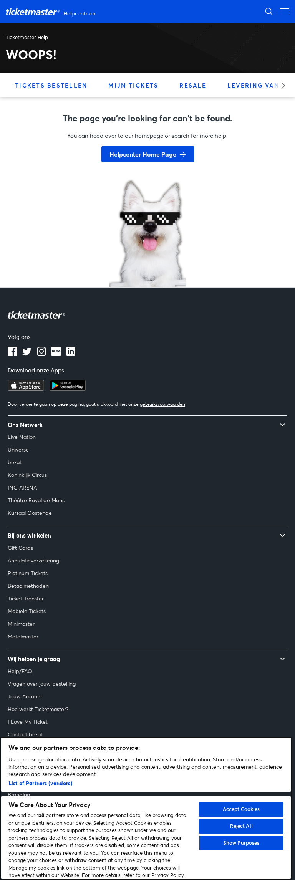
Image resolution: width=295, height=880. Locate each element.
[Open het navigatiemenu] (282, 11)
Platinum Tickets (28, 573)
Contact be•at (25, 734)
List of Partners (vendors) (40, 783)
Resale (192, 85)
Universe (18, 449)
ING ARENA (22, 487)
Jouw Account (25, 696)
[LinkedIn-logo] (70, 353)
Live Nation (22, 436)
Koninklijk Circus (27, 474)
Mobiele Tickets (27, 611)
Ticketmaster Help (27, 37)
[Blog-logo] (56, 353)
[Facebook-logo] (12, 353)
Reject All (241, 825)
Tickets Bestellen (51, 85)
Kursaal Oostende (30, 512)
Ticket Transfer (26, 598)
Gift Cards (20, 547)
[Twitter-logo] (26, 353)
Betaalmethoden (28, 585)
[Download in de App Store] (26, 388)
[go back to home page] (147, 259)
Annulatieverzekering (33, 560)
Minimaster (21, 623)
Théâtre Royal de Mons (36, 500)
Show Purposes (241, 842)
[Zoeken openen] (268, 11)
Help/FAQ (20, 671)
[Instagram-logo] (41, 353)
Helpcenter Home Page (142, 154)
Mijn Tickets (133, 85)
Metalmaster (23, 636)
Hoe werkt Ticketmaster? (38, 709)
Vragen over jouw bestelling (42, 683)
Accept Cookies (241, 809)
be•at (15, 462)
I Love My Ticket (28, 721)
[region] (146, 808)
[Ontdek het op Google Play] (68, 388)
